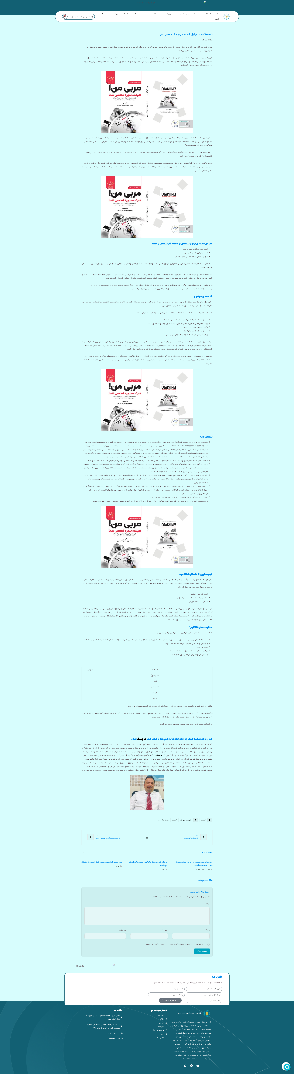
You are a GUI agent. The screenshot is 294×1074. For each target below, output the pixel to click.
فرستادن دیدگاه (202, 951)
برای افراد (168, 14)
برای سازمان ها (183, 14)
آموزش (144, 14)
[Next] (83, 852)
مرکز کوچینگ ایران (163, 820)
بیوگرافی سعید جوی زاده (109, 14)
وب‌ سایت (122, 930)
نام (208, 930)
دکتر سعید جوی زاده (185, 820)
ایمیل (165, 930)
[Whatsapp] (185, 1065)
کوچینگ (208, 14)
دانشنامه (126, 14)
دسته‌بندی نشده (205, 869)
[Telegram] (191, 1065)
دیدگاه (207, 903)
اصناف (155, 14)
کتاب (217, 19)
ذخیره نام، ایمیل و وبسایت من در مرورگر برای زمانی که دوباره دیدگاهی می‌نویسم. (176, 944)
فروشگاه (196, 14)
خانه (217, 14)
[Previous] (87, 852)
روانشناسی (158, 755)
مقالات (198, 869)
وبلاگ (135, 14)
